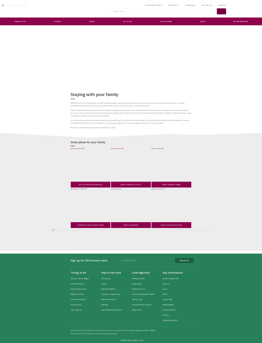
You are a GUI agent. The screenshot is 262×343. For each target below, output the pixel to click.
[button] (131, 340)
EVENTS (92, 21)
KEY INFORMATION (240, 21)
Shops (202, 21)
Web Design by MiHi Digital (108, 333)
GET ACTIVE (127, 21)
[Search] (221, 11)
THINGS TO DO (20, 21)
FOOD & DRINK (166, 21)
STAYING (57, 21)
